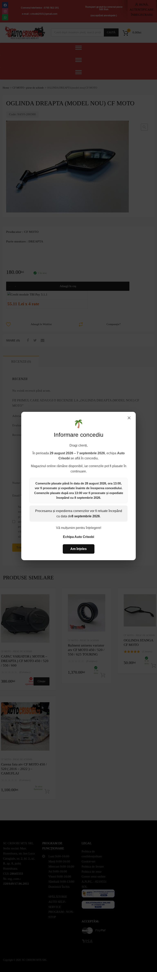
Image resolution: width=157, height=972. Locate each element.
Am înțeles (78, 549)
